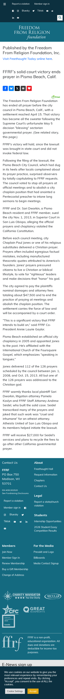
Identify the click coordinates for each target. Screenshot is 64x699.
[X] (33, 11)
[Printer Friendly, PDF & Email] (55, 97)
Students (40, 515)
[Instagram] (18, 11)
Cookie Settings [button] (15, 691)
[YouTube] (47, 11)
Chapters (39, 480)
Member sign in (41, 4)
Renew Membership (13, 563)
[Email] (18, 17)
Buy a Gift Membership (15, 569)
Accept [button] (33, 691)
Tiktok (40, 11)
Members (8, 546)
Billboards (39, 558)
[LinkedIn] (13, 17)
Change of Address (13, 575)
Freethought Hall (43, 469)
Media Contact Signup (46, 563)
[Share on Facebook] (5, 88)
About (38, 462)
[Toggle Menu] (4, 4)
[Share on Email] (23, 88)
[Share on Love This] (29, 88)
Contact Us (10, 462)
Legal (38, 495)
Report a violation (21, 4)
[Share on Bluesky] (11, 88)
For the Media (44, 546)
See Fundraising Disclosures (15, 493)
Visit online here (27, 59)
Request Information (45, 475)
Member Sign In (11, 558)
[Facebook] (13, 11)
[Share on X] (17, 88)
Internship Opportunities (47, 521)
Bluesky (26, 11)
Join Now (7, 552)
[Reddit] (52, 11)
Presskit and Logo (44, 552)
